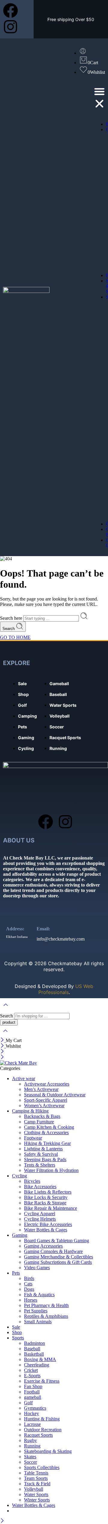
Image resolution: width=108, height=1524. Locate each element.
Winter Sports (37, 1499)
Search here (11, 618)
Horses (30, 1300)
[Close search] (5, 1034)
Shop (17, 1332)
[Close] (3, 1040)
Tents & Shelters (39, 1164)
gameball (32, 1397)
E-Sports (32, 1375)
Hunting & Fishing (42, 1418)
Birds (29, 1278)
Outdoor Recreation (43, 1429)
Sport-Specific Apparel (45, 1100)
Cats (28, 1283)
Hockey (31, 1413)
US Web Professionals (66, 989)
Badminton (34, 1343)
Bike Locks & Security (46, 1197)
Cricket (31, 1370)
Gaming (19, 1235)
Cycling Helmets (40, 1218)
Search (9, 628)
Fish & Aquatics (39, 1294)
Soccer (30, 1462)
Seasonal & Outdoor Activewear (55, 1094)
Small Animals (38, 1321)
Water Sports (36, 1494)
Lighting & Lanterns (43, 1148)
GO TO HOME (15, 637)
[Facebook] (10, 10)
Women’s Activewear (44, 1105)
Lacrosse (32, 1424)
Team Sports (36, 1478)
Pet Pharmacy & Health (46, 1305)
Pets (16, 1273)
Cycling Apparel (39, 1213)
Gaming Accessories (43, 1245)
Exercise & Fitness (41, 1381)
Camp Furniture (39, 1121)
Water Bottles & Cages (45, 1229)
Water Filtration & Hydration (51, 1170)
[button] (99, 98)
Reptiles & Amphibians (46, 1316)
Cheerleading (36, 1364)
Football (32, 1391)
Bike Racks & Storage (45, 1202)
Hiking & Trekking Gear (47, 1143)
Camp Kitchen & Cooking (49, 1127)
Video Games (37, 1267)
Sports (18, 1337)
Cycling (19, 1175)
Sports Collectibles (41, 1467)
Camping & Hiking (30, 1110)
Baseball (32, 1348)
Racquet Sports (38, 1435)
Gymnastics (35, 1408)
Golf (28, 1402)
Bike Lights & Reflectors (47, 1191)
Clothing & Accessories (46, 1132)
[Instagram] (10, 26)
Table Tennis (36, 1472)
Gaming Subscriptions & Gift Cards (58, 1262)
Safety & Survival (41, 1154)
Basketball (34, 1354)
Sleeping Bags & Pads (45, 1159)
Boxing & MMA (40, 1359)
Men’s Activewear (41, 1089)
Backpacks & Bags (42, 1116)
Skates (30, 1456)
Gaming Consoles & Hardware (53, 1251)
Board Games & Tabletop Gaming (56, 1240)
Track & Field (37, 1483)
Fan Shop (33, 1386)
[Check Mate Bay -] (18, 1062)
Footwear (33, 1137)
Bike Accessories (40, 1186)
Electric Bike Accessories (48, 1224)
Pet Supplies (35, 1310)
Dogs (29, 1289)
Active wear (23, 1078)
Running (32, 1445)
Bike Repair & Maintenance (50, 1208)
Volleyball (33, 1489)
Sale (16, 1327)
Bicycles (32, 1181)
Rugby (30, 1440)
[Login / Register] (82, 53)
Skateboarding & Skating (48, 1451)
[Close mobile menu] (2, 1057)
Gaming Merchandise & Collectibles (58, 1256)
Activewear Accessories (46, 1083)
